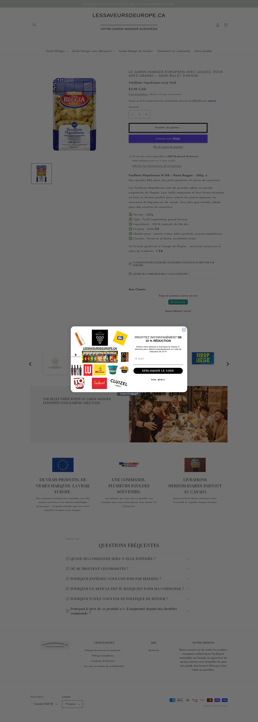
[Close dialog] (184, 329)
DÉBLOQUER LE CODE (158, 370)
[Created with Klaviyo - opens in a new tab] (129, 394)
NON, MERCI (158, 380)
